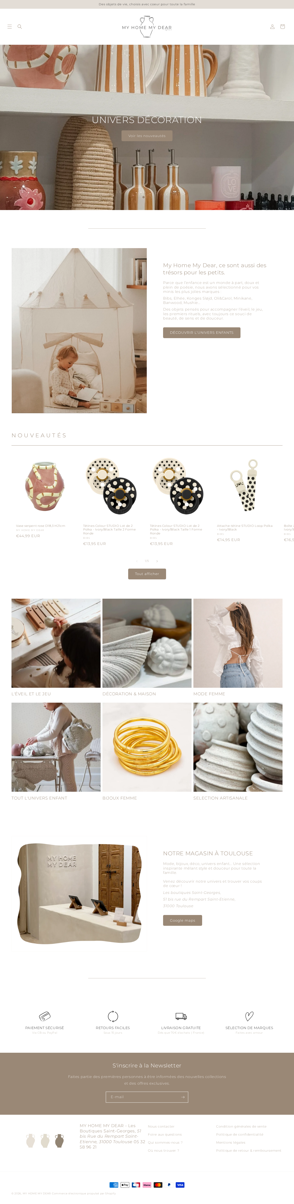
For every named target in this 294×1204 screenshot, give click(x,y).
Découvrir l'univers (147, 135)
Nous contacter (161, 1126)
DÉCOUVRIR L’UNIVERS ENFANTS (202, 332)
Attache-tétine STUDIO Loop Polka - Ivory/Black (245, 527)
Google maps (182, 920)
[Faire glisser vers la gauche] (137, 561)
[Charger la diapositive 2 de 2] (150, 197)
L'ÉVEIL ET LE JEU (31, 693)
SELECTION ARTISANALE (220, 798)
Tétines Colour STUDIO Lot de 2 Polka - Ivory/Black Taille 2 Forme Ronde (109, 529)
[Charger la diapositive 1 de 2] (143, 197)
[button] (10, 27)
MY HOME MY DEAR (37, 1193)
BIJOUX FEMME (119, 798)
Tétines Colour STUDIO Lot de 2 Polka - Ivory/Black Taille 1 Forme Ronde (176, 529)
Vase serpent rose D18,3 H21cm (40, 525)
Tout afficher (147, 574)
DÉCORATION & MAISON (129, 693)
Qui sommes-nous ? (165, 1142)
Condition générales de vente (241, 1126)
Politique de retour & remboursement (249, 1150)
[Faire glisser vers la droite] (157, 561)
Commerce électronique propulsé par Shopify (84, 1193)
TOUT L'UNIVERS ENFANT (39, 798)
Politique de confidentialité (239, 1134)
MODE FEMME (209, 693)
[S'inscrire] (183, 1097)
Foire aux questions (165, 1134)
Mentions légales (231, 1142)
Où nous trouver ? (163, 1150)
